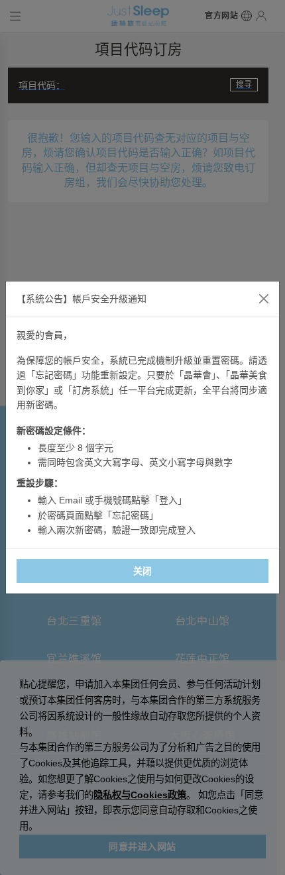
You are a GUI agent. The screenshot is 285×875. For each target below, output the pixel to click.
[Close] (264, 299)
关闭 (142, 571)
